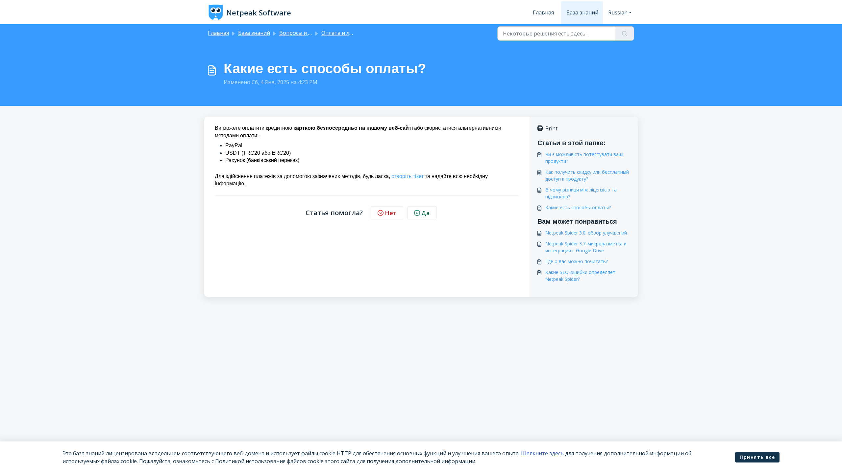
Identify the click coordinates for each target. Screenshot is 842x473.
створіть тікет (407, 176)
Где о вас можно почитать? (576, 261)
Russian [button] (618, 12)
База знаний (582, 12)
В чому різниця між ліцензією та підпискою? (581, 193)
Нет (390, 213)
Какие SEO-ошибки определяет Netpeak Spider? (580, 275)
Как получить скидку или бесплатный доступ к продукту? (587, 175)
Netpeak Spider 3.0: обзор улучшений (586, 233)
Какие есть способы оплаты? (578, 207)
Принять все (757, 457)
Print (551, 128)
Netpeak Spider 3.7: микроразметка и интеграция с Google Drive (586, 247)
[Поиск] (624, 33)
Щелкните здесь (542, 453)
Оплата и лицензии (346, 32)
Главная (543, 12)
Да (425, 213)
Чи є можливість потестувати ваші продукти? (584, 157)
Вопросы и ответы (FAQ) (310, 32)
